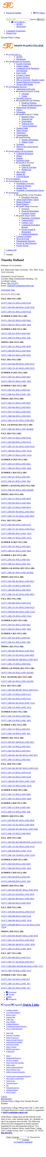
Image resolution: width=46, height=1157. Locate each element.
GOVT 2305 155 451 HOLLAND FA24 (17, 446)
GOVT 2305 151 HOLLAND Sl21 (15, 729)
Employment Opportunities (14, 1042)
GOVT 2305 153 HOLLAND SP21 (16, 746)
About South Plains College (27, 199)
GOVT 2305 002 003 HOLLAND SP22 (17, 651)
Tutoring (23, 137)
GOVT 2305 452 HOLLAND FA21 (16, 699)
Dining (19, 156)
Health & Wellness (29, 103)
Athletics (13, 179)
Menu (40, 13)
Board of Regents (23, 202)
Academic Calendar (12, 1010)
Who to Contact (11, 1092)
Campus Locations (23, 236)
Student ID (20, 174)
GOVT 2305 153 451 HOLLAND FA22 (17, 607)
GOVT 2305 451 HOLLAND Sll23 (16, 546)
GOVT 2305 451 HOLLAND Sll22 (16, 625)
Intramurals (26, 165)
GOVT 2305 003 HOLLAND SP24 (16, 503)
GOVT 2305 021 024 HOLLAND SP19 (17, 894)
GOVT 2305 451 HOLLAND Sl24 (15, 477)
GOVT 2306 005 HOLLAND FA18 (16, 920)
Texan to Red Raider (24, 84)
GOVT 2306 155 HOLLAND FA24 (16, 455)
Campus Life (11, 250)
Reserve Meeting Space (13, 1070)
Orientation (20, 112)
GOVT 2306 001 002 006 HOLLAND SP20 (19, 829)
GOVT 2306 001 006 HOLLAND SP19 (17, 899)
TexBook (20, 144)
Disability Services (23, 98)
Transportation (22, 135)
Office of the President (29, 195)
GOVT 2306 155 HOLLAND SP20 (16, 833)
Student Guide (22, 128)
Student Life (26, 170)
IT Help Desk (10, 1051)
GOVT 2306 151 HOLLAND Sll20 (16, 799)
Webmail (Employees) (12, 1088)
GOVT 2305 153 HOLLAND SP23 (16, 586)
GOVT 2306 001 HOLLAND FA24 (16, 451)
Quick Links (20, 1004)
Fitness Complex (11, 1047)
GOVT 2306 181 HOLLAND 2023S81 (17, 573)
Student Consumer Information (15, 1072)
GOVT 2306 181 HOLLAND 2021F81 (17, 681)
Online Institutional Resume (14, 1067)
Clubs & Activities (28, 167)
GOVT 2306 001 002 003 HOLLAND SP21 (19, 755)
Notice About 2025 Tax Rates (15, 1063)
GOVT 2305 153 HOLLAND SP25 (16, 412)
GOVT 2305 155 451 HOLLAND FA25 (17, 368)
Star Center (20, 172)
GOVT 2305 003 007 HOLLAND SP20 (17, 820)
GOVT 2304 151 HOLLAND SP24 (16, 499)
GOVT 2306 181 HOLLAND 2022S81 (17, 673)
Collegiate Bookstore (24, 153)
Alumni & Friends (23, 186)
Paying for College (28, 114)
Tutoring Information (29, 140)
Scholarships (26, 121)
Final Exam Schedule (12, 1044)
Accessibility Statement (13, 1013)
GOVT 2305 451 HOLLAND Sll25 (16, 377)
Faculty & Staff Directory (26, 243)
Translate (25, 1140)
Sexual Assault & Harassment (28, 230)
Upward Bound (22, 176)
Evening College (23, 75)
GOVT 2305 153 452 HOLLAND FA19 (17, 846)
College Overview (27, 206)
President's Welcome (29, 197)
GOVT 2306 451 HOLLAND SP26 (16, 355)
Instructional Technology (26, 107)
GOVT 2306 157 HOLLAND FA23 (16, 538)
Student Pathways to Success (28, 82)
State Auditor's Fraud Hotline (15, 1079)
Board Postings (22, 204)
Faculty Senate (22, 246)
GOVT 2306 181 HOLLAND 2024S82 (17, 490)
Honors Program (23, 77)
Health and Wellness (28, 100)
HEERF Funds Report (13, 1049)
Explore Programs (23, 64)
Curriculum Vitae (8, 290)
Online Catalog (22, 66)
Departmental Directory (25, 241)
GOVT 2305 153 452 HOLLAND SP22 (17, 655)
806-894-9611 (6, 1133)
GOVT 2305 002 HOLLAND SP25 (16, 407)
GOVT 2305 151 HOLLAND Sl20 (15, 807)
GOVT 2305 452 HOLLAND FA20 (16, 777)
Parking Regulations (29, 234)
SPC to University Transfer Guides (30, 80)
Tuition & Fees (27, 124)
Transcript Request (12, 1083)
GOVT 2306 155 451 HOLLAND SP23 (17, 594)
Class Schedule (10, 1022)
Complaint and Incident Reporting (16, 1026)
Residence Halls (22, 160)
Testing (24, 96)
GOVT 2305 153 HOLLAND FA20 (16, 773)
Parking (19, 158)
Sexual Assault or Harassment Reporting (18, 1076)
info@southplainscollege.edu (15, 1112)
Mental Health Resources (31, 105)
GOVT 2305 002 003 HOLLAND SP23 (17, 581)
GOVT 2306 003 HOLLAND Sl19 (16, 881)
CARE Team (10, 1019)
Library (19, 110)
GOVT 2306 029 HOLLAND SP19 (16, 903)
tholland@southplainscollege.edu (20, 286)
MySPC (19, 24)
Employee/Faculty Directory (14, 1040)
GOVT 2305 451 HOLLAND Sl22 (15, 638)
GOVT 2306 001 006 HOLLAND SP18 (18, 944)
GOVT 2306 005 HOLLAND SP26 (16, 351)
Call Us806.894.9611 (6, 1097)
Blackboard (21, 26)
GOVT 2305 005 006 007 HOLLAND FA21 (19, 690)
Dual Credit (21, 73)
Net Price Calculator (12, 1060)
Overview (25, 209)
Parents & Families (13, 13)
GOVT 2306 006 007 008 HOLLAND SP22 (19, 659)
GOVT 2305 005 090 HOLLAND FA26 (17, 307)
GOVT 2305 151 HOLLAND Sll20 (16, 794)
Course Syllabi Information (14, 1029)
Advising (25, 94)
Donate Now (11, 33)
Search (33, 19)
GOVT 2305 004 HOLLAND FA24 (16, 442)
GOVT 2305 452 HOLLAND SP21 (16, 751)
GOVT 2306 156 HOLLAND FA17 (16, 971)
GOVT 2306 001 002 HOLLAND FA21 (18, 703)
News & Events (22, 239)
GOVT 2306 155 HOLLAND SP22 (16, 664)
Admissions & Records (25, 89)
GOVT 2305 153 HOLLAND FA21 (16, 694)
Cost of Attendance (29, 126)
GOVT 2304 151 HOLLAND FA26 (16, 303)
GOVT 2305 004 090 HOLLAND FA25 (17, 364)
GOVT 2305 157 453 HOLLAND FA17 (17, 962)
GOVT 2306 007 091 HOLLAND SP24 (17, 512)
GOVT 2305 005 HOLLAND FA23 (16, 525)
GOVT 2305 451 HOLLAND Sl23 (15, 559)
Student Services (17, 87)
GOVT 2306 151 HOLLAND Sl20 (16, 812)
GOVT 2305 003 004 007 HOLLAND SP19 (19, 890)
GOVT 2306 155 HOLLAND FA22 (16, 616)
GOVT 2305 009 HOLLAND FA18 (16, 916)
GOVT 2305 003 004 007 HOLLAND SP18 (19, 936)
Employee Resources (12, 1038)
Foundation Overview (25, 183)
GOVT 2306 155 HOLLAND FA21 (16, 707)
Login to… (19, 22)
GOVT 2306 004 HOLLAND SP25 (16, 416)
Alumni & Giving (17, 181)
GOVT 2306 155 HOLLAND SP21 (16, 760)
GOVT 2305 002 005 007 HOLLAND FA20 (19, 768)
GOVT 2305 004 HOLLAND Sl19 (15, 877)
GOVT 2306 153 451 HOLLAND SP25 (17, 420)
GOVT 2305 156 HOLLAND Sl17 (15, 979)
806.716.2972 (12, 283)
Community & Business (15, 31)
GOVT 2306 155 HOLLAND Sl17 (16, 984)
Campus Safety (26, 216)
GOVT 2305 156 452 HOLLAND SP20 (17, 825)
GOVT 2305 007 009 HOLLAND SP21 (17, 742)
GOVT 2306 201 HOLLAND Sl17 (16, 988)
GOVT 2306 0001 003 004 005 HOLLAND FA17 (22, 966)
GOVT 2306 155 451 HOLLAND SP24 (17, 516)
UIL (7, 1085)
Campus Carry (27, 223)
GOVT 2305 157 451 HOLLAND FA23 (17, 529)
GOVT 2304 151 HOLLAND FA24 (16, 438)
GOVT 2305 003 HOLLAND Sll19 (16, 864)
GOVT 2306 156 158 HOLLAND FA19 (18, 855)
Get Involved (25, 163)
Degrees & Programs (18, 61)
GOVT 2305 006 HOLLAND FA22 (16, 603)
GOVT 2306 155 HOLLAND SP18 (16, 949)
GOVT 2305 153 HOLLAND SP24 (16, 507)
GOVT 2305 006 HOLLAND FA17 (16, 957)
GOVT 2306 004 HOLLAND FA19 (16, 851)
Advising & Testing (28, 91)
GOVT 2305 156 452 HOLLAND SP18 (17, 940)
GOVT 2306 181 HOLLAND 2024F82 (17, 429)
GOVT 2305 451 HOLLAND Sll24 (16, 464)
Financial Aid (26, 119)
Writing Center (27, 142)
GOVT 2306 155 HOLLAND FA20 (16, 786)
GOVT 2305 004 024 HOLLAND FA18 (17, 912)
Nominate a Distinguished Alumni (30, 190)
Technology (21, 133)
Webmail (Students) (12, 1090)
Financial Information (30, 211)
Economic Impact (28, 213)
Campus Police (27, 220)
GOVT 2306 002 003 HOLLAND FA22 (18, 612)
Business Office (27, 117)
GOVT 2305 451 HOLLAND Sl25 (15, 390)
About (12, 193)
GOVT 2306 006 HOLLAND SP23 (16, 590)
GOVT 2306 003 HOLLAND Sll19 (16, 868)
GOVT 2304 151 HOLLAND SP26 (16, 346)
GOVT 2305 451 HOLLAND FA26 (16, 312)
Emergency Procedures (30, 218)
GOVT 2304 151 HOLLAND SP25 (16, 403)
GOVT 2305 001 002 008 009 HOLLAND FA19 (21, 842)
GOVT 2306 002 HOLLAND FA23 (16, 533)
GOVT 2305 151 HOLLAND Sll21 (16, 716)
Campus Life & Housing (20, 151)
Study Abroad (22, 130)
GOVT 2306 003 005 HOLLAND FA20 (18, 781)
